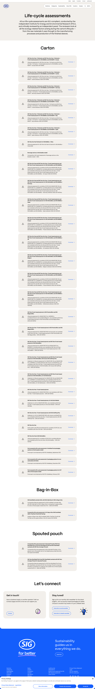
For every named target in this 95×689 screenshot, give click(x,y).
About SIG (68, 6)
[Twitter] (73, 676)
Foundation (79, 1)
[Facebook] (71, 676)
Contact (83, 1)
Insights (73, 1)
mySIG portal (89, 1)
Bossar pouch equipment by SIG (56, 671)
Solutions (47, 6)
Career (8, 676)
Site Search (30, 674)
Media (70, 1)
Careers (81, 6)
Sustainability (61, 6)
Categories (54, 6)
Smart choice (52, 674)
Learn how (59, 654)
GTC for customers (74, 673)
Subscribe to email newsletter (61, 608)
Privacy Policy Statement (76, 668)
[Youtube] (78, 676)
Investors (75, 6)
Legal (71, 669)
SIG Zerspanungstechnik (54, 673)
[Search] (85, 6)
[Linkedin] (76, 676)
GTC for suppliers (74, 671)
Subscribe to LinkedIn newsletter (61, 613)
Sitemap (30, 676)
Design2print (52, 669)
